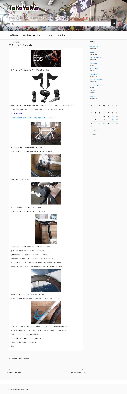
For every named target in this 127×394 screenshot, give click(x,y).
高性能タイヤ (94, 47)
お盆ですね (93, 63)
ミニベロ (92, 91)
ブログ (19, 358)
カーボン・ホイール (96, 85)
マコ (22, 42)
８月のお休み (94, 74)
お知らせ (92, 96)
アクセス (48, 35)
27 (104, 123)
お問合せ (61, 35)
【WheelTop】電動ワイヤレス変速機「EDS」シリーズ (32, 117)
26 (100, 123)
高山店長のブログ (30, 35)
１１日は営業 (94, 69)
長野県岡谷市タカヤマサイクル (34, 16)
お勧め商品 (14, 358)
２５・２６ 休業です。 (97, 80)
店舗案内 (14, 35)
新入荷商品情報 (25, 358)
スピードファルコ (95, 58)
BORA (92, 52)
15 (113, 116)
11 (95, 116)
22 (113, 120)
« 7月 (95, 130)
